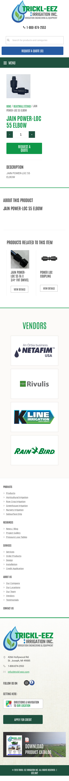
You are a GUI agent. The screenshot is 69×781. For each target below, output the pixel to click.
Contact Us (8, 608)
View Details (19, 289)
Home (8, 106)
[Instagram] (26, 682)
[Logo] (34, 11)
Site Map (34, 772)
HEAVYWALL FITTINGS (22, 106)
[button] (9, 63)
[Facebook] (31, 682)
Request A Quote (24, 148)
